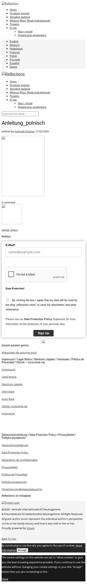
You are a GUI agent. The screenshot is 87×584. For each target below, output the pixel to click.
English (14, 41)
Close (5, 579)
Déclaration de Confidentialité (19, 460)
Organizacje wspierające (32, 35)
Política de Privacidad (14, 474)
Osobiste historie (20, 13)
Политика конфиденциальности (22, 489)
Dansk (13, 66)
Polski (13, 56)
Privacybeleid (10, 467)
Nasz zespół (25, 31)
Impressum (8, 369)
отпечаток (8, 413)
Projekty (14, 24)
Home (13, 9)
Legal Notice (9, 377)
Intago (31, 528)
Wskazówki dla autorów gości (19, 352)
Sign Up (43, 333)
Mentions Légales (12, 384)
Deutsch (14, 45)
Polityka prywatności (14, 482)
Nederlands (16, 48)
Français (15, 52)
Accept (22, 550)
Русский (15, 59)
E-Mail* (10, 245)
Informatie (8, 391)
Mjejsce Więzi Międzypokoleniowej (30, 20)
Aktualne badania (20, 17)
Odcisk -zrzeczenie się (14, 406)
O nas (13, 27)
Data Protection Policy (15, 452)
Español (14, 63)
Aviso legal (8, 399)
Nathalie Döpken (25, 131)
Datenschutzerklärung (15, 445)
